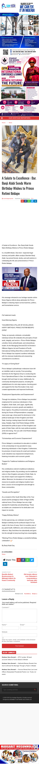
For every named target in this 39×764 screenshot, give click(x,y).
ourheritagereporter (8, 198)
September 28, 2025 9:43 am (22, 198)
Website (4, 632)
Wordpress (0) (19, 593)
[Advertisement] (19, 223)
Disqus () (34, 593)
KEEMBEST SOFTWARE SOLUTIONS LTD (21, 699)
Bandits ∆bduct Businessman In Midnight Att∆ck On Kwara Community (9, 577)
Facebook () (27, 593)
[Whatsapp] (29, 201)
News (3, 554)
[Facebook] (25, 201)
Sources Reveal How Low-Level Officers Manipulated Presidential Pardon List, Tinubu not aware (19, 672)
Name (4, 625)
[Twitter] (32, 201)
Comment (5, 607)
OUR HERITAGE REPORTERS (19, 118)
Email (22, 625)
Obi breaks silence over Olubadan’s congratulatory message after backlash (30, 578)
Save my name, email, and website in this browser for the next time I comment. (18, 640)
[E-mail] (22, 201)
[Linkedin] (35, 201)
